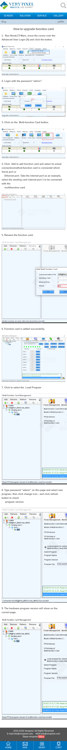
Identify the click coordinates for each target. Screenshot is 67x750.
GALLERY (59, 15)
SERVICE (42, 15)
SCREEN (8, 15)
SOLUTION (25, 15)
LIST (60, 22)
